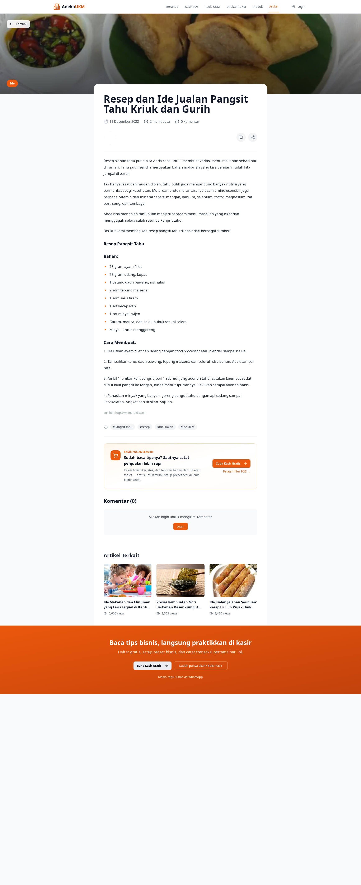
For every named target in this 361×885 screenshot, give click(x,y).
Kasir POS (191, 7)
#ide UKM (187, 427)
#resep (145, 427)
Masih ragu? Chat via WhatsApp (180, 677)
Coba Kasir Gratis (228, 463)
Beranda (172, 7)
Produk (258, 7)
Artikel (273, 6)
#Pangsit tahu (122, 427)
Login (301, 7)
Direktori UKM (236, 7)
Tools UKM (212, 7)
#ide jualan (165, 427)
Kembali (21, 24)
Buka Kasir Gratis (149, 666)
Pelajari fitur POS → (236, 471)
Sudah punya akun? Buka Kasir (200, 666)
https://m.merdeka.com (130, 413)
